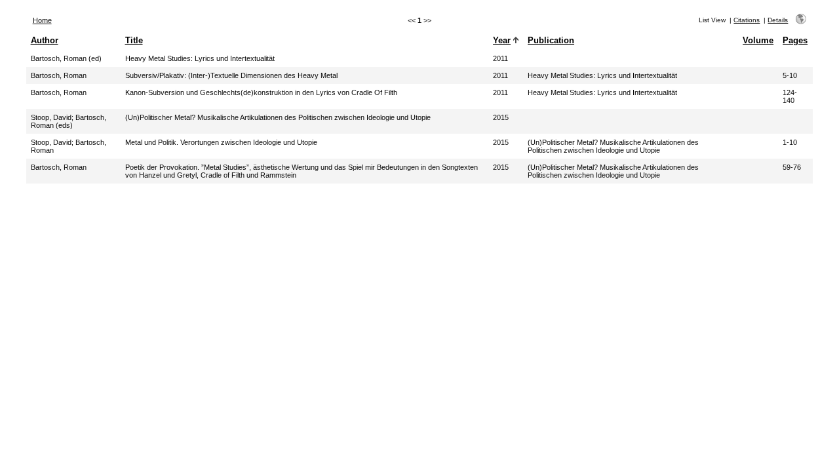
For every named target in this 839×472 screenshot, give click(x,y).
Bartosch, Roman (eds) (68, 121)
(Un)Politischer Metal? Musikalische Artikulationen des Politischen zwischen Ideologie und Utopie (613, 146)
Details (778, 20)
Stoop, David (51, 117)
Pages (795, 40)
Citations (746, 20)
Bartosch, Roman (59, 75)
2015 (501, 117)
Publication (551, 40)
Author (44, 40)
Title (134, 40)
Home (42, 20)
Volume (758, 40)
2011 (500, 58)
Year (502, 40)
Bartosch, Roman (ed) (66, 58)
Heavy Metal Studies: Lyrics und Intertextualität (602, 75)
